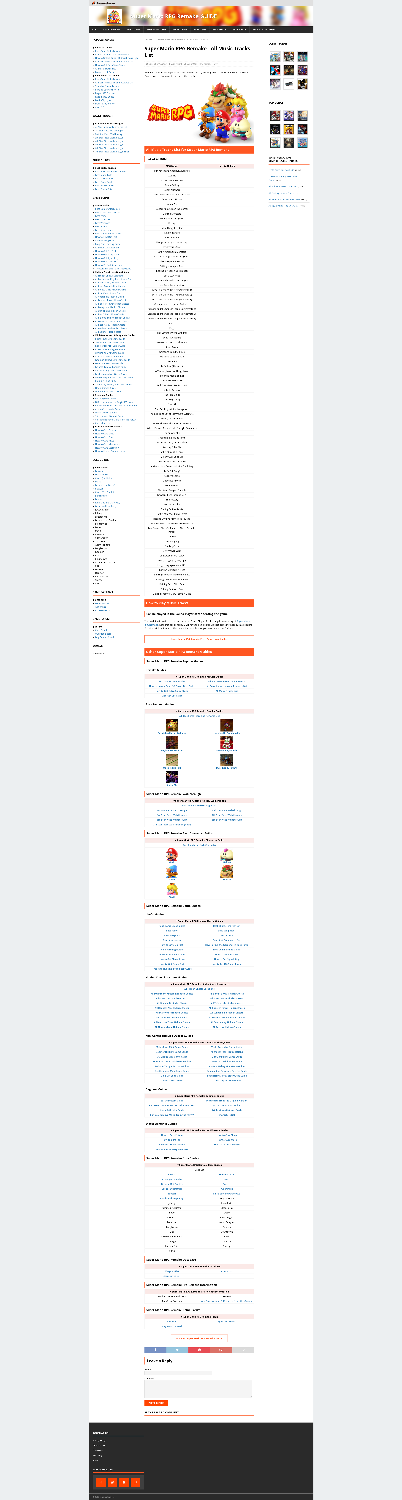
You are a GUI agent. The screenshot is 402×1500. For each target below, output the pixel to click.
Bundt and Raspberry (172, 1198)
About (95, 1460)
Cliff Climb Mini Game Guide (227, 1056)
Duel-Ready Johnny (104, 103)
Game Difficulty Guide (172, 1110)
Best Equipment (227, 930)
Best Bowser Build (104, 185)
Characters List (226, 1114)
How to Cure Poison (172, 1135)
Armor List (227, 1271)
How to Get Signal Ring (226, 959)
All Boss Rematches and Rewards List (226, 686)
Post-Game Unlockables (172, 681)
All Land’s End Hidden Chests (109, 314)
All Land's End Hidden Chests (171, 1017)
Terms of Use (99, 1445)
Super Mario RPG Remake (199, 63)
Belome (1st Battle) (171, 1184)
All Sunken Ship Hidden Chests (226, 1012)
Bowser (172, 1174)
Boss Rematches (156, 29)
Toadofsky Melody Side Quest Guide (227, 1075)
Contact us (98, 1450)
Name (147, 1369)
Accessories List (171, 1275)
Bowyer (227, 1184)
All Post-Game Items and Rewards (226, 681)
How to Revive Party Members (172, 1149)
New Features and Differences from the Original (227, 1301)
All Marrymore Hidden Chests (172, 1012)
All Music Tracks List (227, 690)
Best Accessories (172, 940)
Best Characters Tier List (226, 925)
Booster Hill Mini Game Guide (172, 1051)
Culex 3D (99, 107)
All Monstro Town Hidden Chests (172, 1022)
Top (94, 29)
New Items (200, 29)
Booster (172, 1193)
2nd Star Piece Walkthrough (227, 810)
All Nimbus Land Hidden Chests (172, 1027)
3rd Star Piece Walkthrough (172, 815)
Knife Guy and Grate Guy (226, 1193)
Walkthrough (111, 29)
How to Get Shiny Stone (172, 959)
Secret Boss (180, 29)
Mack (227, 1179)
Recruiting (97, 1455)
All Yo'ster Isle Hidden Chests (226, 1003)
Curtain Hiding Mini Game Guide (226, 1066)
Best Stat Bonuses (264, 29)
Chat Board (172, 1321)
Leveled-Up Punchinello (107, 89)
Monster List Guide (172, 695)
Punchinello (226, 1188)
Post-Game (133, 29)
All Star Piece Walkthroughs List (199, 805)
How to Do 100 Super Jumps (227, 964)
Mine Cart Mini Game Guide (227, 1061)
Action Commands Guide (226, 1105)
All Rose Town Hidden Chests (172, 998)
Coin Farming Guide (172, 949)
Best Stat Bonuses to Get (227, 940)
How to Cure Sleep (227, 1135)
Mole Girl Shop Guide (171, 1075)
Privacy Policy (99, 1440)
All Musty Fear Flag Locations (227, 1051)
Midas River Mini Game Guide (172, 1047)
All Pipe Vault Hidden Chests (172, 1003)
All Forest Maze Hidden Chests (226, 998)
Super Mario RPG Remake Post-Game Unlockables (199, 639)
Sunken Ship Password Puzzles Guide (227, 1070)
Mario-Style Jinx (103, 100)
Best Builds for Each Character (199, 844)
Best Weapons (172, 935)
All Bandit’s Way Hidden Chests (227, 993)
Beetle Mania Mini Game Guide (172, 1070)
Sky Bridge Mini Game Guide (172, 1056)
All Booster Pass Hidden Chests (172, 1007)
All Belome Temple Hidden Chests (226, 1017)
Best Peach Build (103, 189)
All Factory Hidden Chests (227, 1027)
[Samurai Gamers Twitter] (112, 1482)
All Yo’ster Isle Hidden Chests (109, 296)
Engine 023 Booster (105, 93)
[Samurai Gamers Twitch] (135, 1482)
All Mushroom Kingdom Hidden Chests (172, 993)
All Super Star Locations (172, 954)
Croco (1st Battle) (172, 1179)
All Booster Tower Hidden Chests (227, 1007)
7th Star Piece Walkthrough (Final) (172, 824)
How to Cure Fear (172, 1139)
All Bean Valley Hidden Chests (227, 1022)
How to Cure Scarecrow (226, 1144)
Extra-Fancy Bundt (104, 96)
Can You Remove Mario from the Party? (172, 1114)
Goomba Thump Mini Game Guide (172, 1061)
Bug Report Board (172, 1326)
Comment (149, 1378)
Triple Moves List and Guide (227, 1110)
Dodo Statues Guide (172, 1080)
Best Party (239, 29)
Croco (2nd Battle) (172, 1188)
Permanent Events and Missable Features (172, 1105)
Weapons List (172, 1271)
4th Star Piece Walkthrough (227, 815)
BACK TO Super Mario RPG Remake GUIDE (199, 1338)
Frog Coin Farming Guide (226, 949)
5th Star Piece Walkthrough (172, 819)
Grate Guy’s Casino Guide (108, 391)
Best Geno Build (103, 182)
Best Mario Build (103, 174)
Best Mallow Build (104, 178)
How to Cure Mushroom (172, 1144)
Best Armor (227, 935)
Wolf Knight (176, 63)
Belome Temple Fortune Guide (172, 1066)
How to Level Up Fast (171, 944)
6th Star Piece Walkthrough (227, 819)
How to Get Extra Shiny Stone (172, 690)
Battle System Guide (172, 1100)
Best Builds (219, 29)
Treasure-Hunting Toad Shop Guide (172, 968)
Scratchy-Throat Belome (107, 86)
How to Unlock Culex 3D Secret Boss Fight (172, 686)
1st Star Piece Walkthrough (172, 810)
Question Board (226, 1321)
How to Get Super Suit (172, 964)
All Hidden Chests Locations (199, 988)
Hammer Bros (226, 1174)
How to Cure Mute (227, 1139)
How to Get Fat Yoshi (226, 954)
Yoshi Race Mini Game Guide (226, 1047)
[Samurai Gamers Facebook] (101, 1482)
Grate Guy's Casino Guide (227, 1080)
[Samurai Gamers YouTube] (124, 1482)
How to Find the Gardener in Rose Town (227, 944)
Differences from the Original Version (226, 1100)
